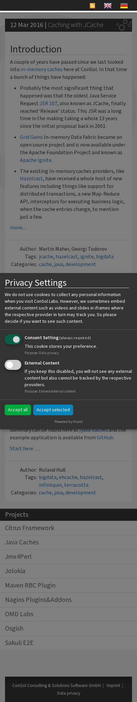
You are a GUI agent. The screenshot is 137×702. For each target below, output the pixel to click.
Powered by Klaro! (68, 421)
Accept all (18, 410)
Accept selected (53, 410)
